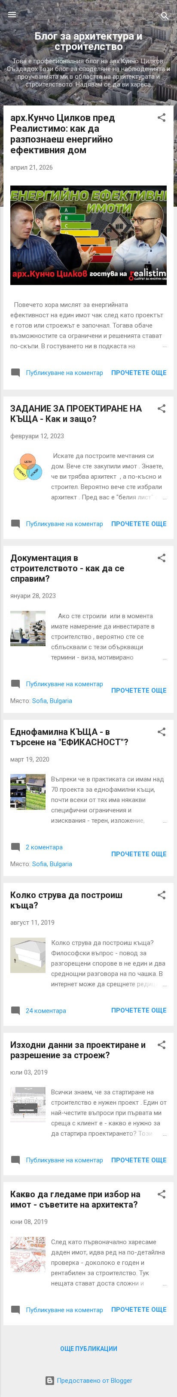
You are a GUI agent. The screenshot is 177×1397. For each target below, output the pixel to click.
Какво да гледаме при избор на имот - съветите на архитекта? (75, 1199)
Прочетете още (139, 373)
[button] (161, 119)
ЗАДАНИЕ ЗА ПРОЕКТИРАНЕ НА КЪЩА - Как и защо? (76, 413)
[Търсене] (165, 17)
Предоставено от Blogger (93, 1381)
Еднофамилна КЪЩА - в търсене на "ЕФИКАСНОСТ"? (69, 737)
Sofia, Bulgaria (52, 701)
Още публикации (88, 1348)
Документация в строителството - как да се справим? (67, 568)
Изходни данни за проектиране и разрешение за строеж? (78, 1050)
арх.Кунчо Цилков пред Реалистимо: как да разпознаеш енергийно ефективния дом (62, 133)
